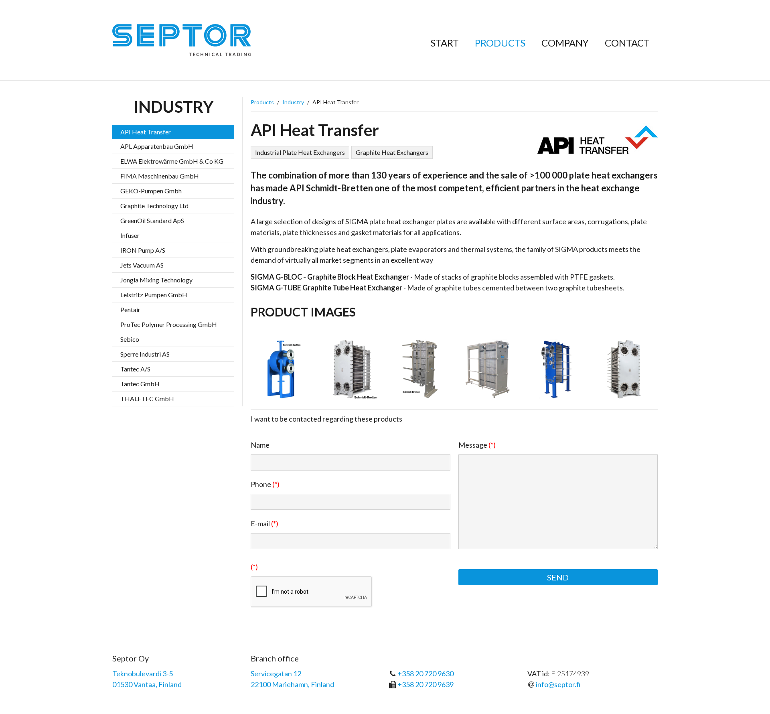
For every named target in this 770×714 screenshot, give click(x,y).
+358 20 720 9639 (425, 684)
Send (558, 577)
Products (500, 43)
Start (445, 43)
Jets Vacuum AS (142, 265)
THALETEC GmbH (147, 398)
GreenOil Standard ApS (152, 220)
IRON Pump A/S (142, 250)
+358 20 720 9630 (425, 673)
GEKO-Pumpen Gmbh (151, 191)
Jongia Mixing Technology (156, 280)
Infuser (130, 235)
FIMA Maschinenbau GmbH (159, 176)
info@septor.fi (558, 684)
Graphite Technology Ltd (154, 205)
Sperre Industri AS (145, 354)
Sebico (129, 339)
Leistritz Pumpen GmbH (153, 294)
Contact (627, 43)
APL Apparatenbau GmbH (156, 146)
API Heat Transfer (145, 132)
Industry (293, 102)
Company (565, 43)
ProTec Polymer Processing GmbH (168, 324)
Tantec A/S (135, 369)
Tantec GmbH (140, 383)
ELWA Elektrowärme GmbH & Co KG (171, 161)
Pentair (130, 309)
